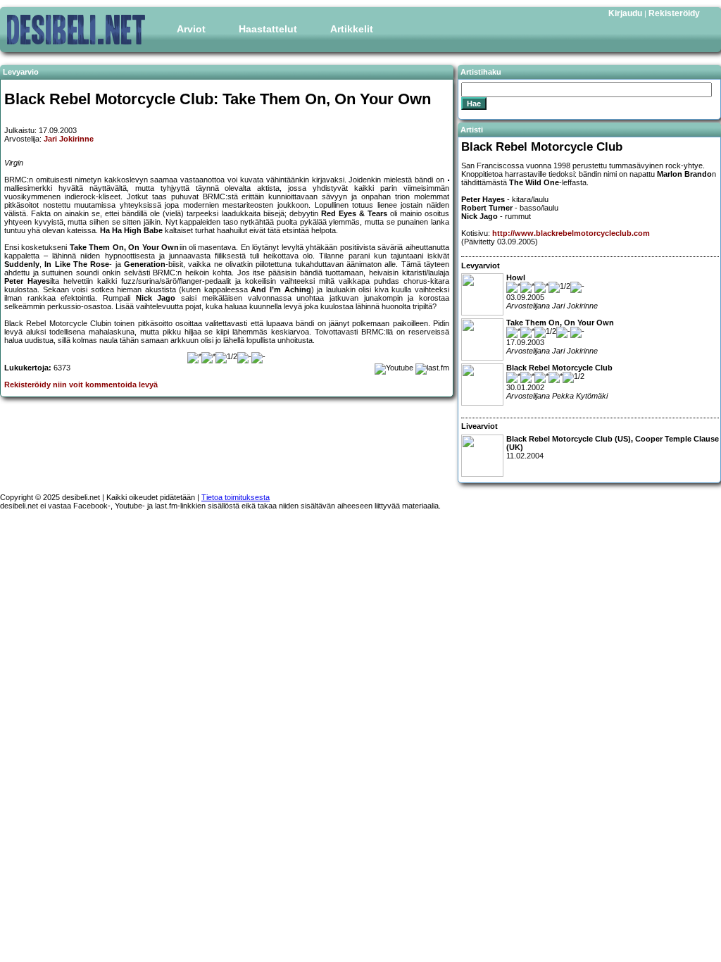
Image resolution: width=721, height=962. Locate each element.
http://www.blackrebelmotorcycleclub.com (571, 233)
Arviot (191, 29)
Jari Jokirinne (69, 139)
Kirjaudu (625, 13)
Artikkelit (351, 29)
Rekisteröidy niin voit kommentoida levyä (81, 384)
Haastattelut (268, 29)
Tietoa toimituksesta (235, 497)
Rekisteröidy (674, 13)
